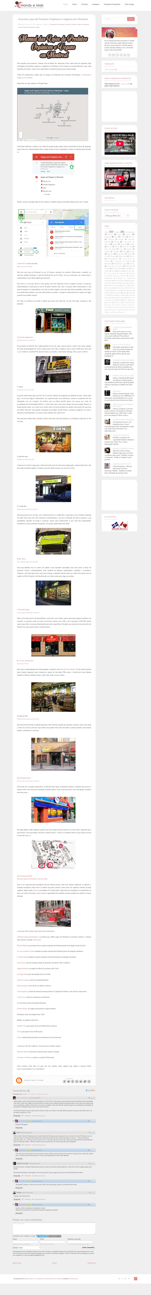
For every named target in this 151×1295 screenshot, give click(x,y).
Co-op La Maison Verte (25, 951)
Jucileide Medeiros (23, 1098)
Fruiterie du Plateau (24, 1057)
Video (107, 232)
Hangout (124, 283)
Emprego (123, 244)
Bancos (125, 300)
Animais (126, 269)
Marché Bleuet (22, 946)
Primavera (110, 254)
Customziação (125, 307)
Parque (113, 256)
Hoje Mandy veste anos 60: (122, 464)
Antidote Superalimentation (27, 937)
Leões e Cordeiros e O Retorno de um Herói (123, 405)
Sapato (131, 310)
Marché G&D (22, 1052)
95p (29, 1121)
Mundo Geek (118, 303)
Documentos (121, 288)
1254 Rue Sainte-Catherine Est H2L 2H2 (28, 719)
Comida (73, 24)
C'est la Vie (21, 997)
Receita (122, 239)
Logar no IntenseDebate (41, 1236)
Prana (19, 1037)
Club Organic (22, 991)
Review (117, 247)
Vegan (37, 27)
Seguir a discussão (94, 1090)
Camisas (108, 307)
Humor (119, 295)
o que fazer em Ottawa (115, 312)
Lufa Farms (21, 963)
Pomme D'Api (22, 1009)
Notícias (117, 242)
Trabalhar (116, 252)
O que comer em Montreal (26, 27)
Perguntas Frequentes (112, 4)
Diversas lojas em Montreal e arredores (28, 781)
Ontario (130, 249)
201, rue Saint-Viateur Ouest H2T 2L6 (27, 562)
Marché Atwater (69, 669)
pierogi (37, 890)
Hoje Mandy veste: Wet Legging (123, 420)
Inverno (109, 247)
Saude (131, 290)
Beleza (124, 293)
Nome (15, 1239)
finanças (109, 305)
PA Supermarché (26, 876)
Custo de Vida (127, 247)
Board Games (128, 305)
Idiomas (108, 252)
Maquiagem (109, 298)
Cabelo (130, 293)
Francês (107, 290)
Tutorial (132, 252)
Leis (111, 310)
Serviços (125, 286)
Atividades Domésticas (57, 24)
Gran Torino (116, 391)
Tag (106, 312)
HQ (132, 307)
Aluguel (131, 286)
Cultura (130, 254)
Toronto (111, 235)
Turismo (129, 235)
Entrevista (108, 264)
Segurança (117, 276)
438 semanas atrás (36, 1204)
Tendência (108, 293)
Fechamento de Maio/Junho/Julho (123, 360)
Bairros (132, 256)
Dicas (124, 276)
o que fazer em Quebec (115, 266)
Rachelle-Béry (24, 610)
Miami (116, 298)
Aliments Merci (25, 778)
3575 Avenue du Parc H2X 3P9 (25, 390)
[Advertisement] (119, 106)
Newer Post (17, 1263)
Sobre (74, 4)
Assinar (15, 1248)
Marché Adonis (22, 986)
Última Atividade (42, 1094)
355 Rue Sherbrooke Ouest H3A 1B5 (27, 509)
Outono (132, 264)
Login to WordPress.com (54, 1236)
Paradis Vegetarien (26, 337)
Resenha (108, 269)
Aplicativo (117, 305)
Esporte (131, 300)
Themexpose (74, 1279)
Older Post (91, 1263)
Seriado (120, 271)
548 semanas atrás (36, 1181)
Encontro (130, 288)
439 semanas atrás (27, 1192)
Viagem (131, 244)
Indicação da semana (124, 278)
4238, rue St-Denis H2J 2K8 (24, 266)
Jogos (107, 310)
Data (24, 1094)
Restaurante (122, 256)
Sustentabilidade (128, 303)
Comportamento (113, 259)
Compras (79, 24)
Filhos (127, 271)
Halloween (129, 266)
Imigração (108, 237)
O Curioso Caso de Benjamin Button (122, 328)
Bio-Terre (22, 559)
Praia (120, 300)
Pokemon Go (116, 290)
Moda (132, 271)
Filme (125, 252)
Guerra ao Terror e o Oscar (122, 345)
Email (42, 1239)
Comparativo (120, 254)
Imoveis (131, 295)
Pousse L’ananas (23, 980)
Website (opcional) (73, 1239)
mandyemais (23, 1121)
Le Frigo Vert (22, 974)
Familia (114, 271)
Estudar (117, 283)
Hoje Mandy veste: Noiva (121, 435)
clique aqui (124, 84)
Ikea (125, 295)
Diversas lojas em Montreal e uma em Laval (32, 879)
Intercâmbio (109, 281)
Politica (124, 290)
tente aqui (36, 940)
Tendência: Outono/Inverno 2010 (123, 376)
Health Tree (21, 1026)
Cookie (107, 295)
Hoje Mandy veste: (120, 264)
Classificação (31, 1094)
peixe (20, 352)
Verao (121, 249)
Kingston (131, 283)
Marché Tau (23, 264)
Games (113, 295)
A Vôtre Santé (22, 957)
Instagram (95, 4)
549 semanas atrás (34, 1163)
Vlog (116, 237)
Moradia (123, 298)
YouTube (84, 4)
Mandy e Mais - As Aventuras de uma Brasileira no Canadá (43, 1279)
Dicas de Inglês (111, 249)
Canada (68, 24)
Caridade (115, 307)
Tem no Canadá (117, 269)
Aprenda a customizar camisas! (123, 449)
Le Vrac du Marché (26, 661)
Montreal (131, 237)
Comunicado (110, 288)
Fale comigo (129, 4)
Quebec (115, 244)
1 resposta (27, 1116)
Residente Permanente (113, 286)
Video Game (117, 293)
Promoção (123, 310)
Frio (106, 256)
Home (65, 4)
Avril (19, 1032)
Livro (117, 310)
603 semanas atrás (35, 1098)
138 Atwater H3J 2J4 (22, 664)
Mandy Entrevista (120, 281)
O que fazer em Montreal (123, 261)
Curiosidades (130, 232)
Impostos (109, 303)
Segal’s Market (22, 968)
